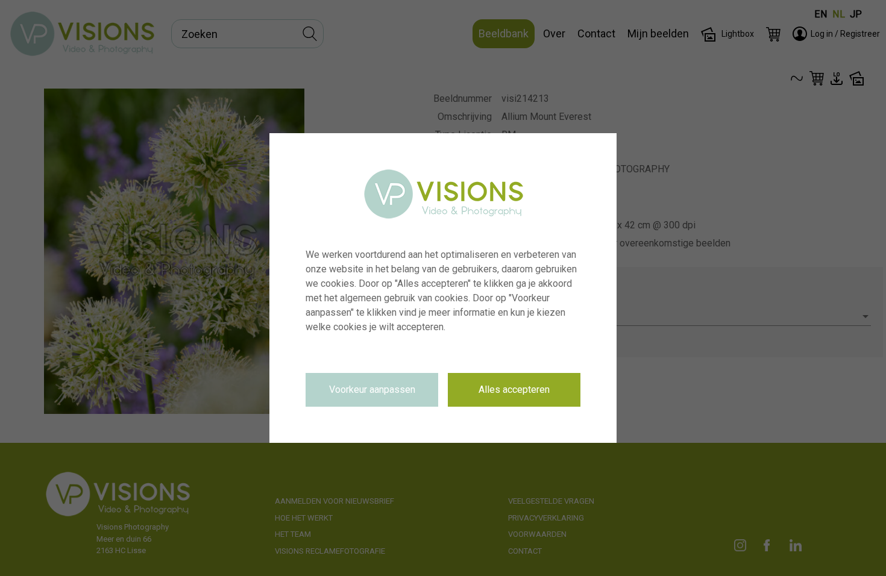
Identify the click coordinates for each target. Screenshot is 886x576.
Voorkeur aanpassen (372, 389)
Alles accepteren (514, 389)
